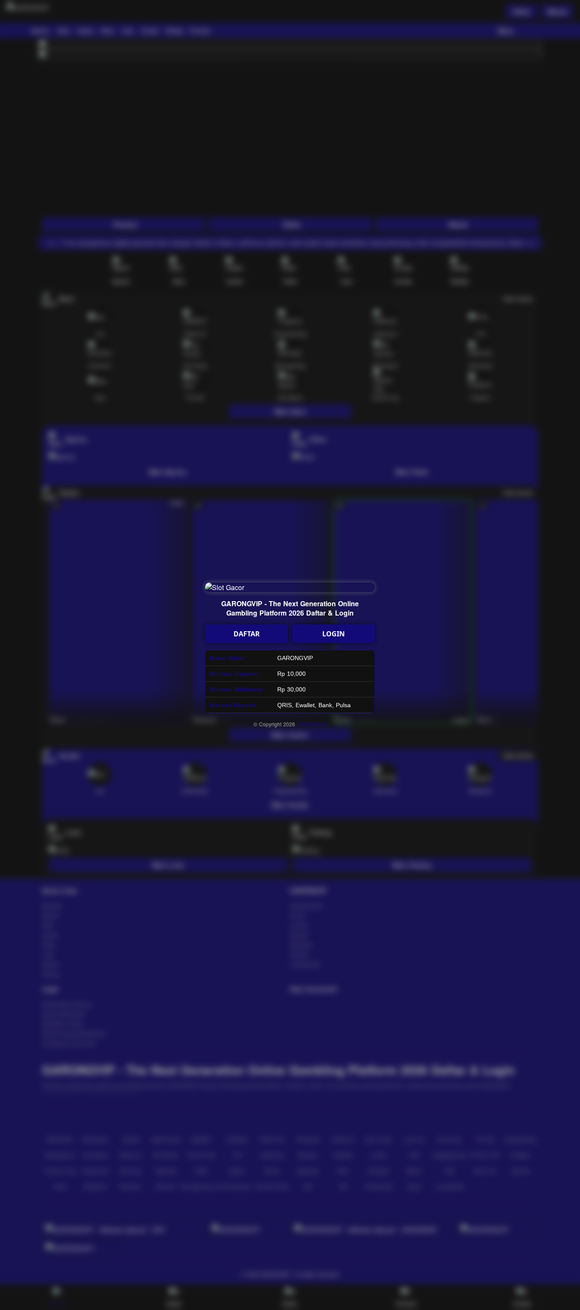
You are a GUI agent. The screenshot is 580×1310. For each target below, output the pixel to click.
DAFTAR (247, 633)
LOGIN (333, 633)
